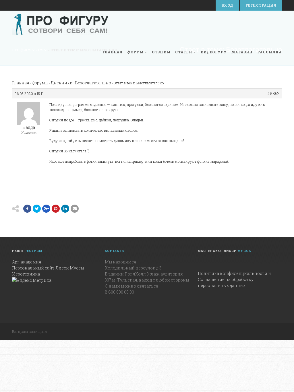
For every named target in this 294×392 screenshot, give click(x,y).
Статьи (183, 52)
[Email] (65, 209)
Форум (135, 52)
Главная (112, 52)
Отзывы (161, 52)
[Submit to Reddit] (56, 209)
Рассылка (269, 52)
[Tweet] (37, 209)
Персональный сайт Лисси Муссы (48, 268)
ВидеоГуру (214, 52)
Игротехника (26, 274)
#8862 (273, 93)
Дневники (62, 83)
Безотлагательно (93, 83)
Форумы (40, 83)
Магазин (242, 52)
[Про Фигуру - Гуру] (61, 24)
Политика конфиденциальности (232, 273)
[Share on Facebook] (27, 209)
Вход (227, 5)
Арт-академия (26, 262)
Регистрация (260, 5)
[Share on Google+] (46, 209)
